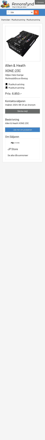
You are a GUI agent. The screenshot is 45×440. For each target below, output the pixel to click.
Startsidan (5, 19)
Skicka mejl (22, 111)
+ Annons (40, 2)
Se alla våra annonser (18, 155)
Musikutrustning (18, 19)
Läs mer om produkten (22, 129)
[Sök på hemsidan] (36, 12)
